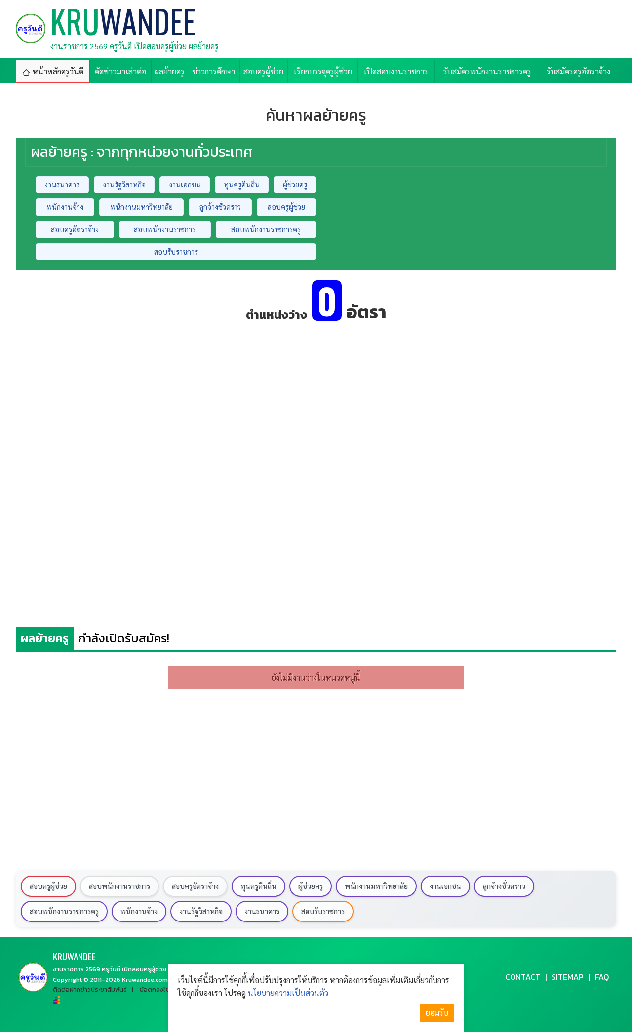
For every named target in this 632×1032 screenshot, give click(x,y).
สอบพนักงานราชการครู (266, 229)
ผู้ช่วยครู (295, 184)
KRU (74, 956)
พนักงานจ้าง (64, 206)
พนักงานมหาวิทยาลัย (141, 206)
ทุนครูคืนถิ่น (242, 184)
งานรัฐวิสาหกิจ (124, 184)
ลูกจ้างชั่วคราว (220, 206)
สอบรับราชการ (176, 251)
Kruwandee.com (145, 979)
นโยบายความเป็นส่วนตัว (288, 993)
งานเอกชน (185, 184)
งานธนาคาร (61, 184)
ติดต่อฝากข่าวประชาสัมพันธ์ (90, 989)
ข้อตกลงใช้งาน (160, 989)
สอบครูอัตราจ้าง (75, 229)
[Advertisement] (316, 400)
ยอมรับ (437, 1012)
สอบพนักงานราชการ (165, 229)
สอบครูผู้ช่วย (286, 206)
